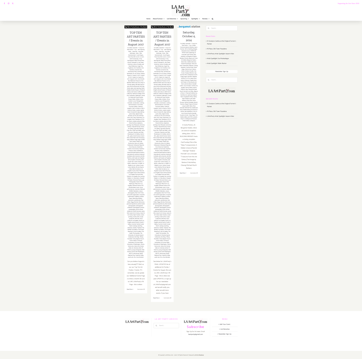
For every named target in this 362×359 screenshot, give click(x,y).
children (138, 99)
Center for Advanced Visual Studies (136, 96)
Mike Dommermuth (135, 54)
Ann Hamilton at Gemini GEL (136, 69)
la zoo (133, 165)
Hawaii (134, 141)
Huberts (129, 149)
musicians (137, 189)
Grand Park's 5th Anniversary (137, 138)
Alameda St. (135, 62)
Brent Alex (184, 62)
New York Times (139, 193)
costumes (134, 51)
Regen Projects (189, 104)
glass (131, 136)
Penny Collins (193, 97)
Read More (129, 289)
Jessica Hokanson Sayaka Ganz (189, 80)
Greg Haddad (130, 140)
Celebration (138, 96)
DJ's (135, 116)
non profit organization (133, 195)
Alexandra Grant (185, 51)
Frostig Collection (189, 73)
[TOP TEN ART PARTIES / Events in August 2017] (135, 27)
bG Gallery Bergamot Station (188, 60)
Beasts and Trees (193, 58)
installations (140, 151)
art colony (137, 74)
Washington (141, 252)
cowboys (140, 107)
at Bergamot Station (191, 56)
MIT (143, 186)
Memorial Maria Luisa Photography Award (136, 181)
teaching (140, 226)
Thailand (139, 228)
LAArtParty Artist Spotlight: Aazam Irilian (220, 53)
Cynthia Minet (189, 67)
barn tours (138, 83)
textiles (135, 228)
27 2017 (142, 57)
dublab (135, 121)
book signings (137, 88)
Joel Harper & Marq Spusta (187, 82)
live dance (137, 169)
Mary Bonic (137, 178)
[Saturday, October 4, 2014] (188, 27)
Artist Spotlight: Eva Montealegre (218, 58)
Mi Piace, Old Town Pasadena (217, 48)
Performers (141, 202)
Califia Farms (141, 92)
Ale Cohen (141, 62)
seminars (137, 219)
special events (135, 222)
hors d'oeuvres (132, 147)
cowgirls (129, 108)
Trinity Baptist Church (138, 239)
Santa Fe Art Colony (135, 213)
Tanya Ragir (192, 115)
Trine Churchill (131, 57)
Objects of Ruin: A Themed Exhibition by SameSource (189, 93)
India (134, 151)
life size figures (140, 167)
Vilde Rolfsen (186, 121)
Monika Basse (132, 187)
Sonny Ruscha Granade (190, 113)
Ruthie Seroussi (137, 211)
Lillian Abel (132, 169)
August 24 (135, 77)
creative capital (140, 110)
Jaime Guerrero (136, 156)
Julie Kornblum (188, 84)
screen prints (136, 217)
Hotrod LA (183, 78)
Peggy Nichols (134, 202)
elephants (139, 123)
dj (133, 116)
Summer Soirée (136, 224)
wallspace (192, 121)
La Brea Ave (134, 163)
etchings (129, 125)
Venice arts (131, 246)
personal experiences (132, 204)
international (130, 154)
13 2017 (138, 57)
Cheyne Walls (131, 99)
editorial (139, 121)
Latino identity (131, 167)
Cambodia (132, 96)
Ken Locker (134, 162)
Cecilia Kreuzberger (186, 64)
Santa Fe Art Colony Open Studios (136, 214)
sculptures (131, 219)
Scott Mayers (139, 55)
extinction (142, 125)
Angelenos (130, 68)
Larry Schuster (187, 86)
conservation (136, 103)
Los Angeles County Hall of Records (136, 170)
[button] (212, 19)
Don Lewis (133, 118)
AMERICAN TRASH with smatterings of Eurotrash (189, 53)
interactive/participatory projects (135, 152)
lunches (142, 176)
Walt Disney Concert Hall (135, 251)
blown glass (130, 88)
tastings (135, 226)
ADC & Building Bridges (191, 49)
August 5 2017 (133, 79)
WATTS (131, 254)
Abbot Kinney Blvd (139, 61)
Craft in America (136, 108)
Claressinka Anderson (188, 66)
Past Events (130, 50)
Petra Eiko (189, 100)
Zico (135, 257)
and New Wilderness (136, 65)
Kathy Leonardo (133, 48)
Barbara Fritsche (184, 58)
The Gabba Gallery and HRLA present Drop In (188, 117)
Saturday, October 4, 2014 (188, 36)
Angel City (140, 66)
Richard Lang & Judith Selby (189, 105)
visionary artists (138, 248)
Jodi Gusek (135, 158)
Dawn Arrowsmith (132, 112)
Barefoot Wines (131, 83)
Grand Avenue (136, 136)
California (129, 94)
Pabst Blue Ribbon (137, 198)
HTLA (188, 78)
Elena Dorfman (133, 123)
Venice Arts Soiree (139, 246)
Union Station (133, 241)
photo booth (141, 204)
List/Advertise (225, 329)
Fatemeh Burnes (136, 127)
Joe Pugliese (141, 158)
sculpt (141, 217)
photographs (136, 208)
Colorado (130, 103)
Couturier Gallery (133, 107)
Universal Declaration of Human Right (135, 242)
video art (131, 248)
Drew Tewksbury (136, 119)
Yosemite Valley (139, 255)
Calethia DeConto (191, 62)
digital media (139, 114)
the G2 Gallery (137, 231)
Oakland (137, 197)
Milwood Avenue (136, 186)
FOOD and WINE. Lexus (138, 130)
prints (137, 209)
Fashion (129, 127)
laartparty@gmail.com (195, 334)
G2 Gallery (137, 134)
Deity (133, 114)
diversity (130, 116)
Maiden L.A (130, 178)
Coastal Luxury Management (135, 101)
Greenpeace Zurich (192, 75)
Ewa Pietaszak (135, 125)
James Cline (193, 78)
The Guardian (136, 233)
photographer (132, 206)
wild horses (136, 254)
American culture (132, 64)
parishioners (137, 200)
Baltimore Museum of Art (136, 81)
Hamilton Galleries (192, 77)
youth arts (130, 257)
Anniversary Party (132, 72)
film (131, 130)
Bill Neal (138, 85)
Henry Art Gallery (138, 143)
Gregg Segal (137, 140)
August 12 (129, 75)
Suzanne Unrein (184, 115)
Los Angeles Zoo (135, 176)
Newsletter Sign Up (221, 71)
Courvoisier (140, 105)
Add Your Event (225, 324)
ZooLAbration (140, 257)
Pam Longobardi (185, 97)
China (141, 99)
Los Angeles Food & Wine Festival (135, 173)
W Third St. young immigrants (135, 249)
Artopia (142, 74)
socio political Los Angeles (135, 219)
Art (133, 74)
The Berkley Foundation (136, 229)
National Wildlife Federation (137, 190)
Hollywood (130, 145)
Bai (129, 81)
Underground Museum (191, 119)
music (137, 187)
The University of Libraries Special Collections (135, 235)
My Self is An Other (188, 91)
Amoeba (139, 64)
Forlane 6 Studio (189, 71)
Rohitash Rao (188, 108)
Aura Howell (141, 79)
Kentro (139, 162)
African (129, 62)
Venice (142, 244)
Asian (137, 53)
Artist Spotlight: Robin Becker (217, 63)
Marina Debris (189, 88)
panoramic (131, 200)
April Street (190, 55)
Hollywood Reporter (139, 145)
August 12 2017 (136, 75)
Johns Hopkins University (134, 160)
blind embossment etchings (137, 86)
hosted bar (139, 147)
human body (135, 149)
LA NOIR (140, 163)
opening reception (192, 95)
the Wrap (137, 237)
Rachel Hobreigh (189, 102)
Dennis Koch (188, 69)
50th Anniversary (134, 59)
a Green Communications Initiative (188, 46)
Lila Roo (193, 86)
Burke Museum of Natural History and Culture (136, 91)
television (130, 228)
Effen (143, 121)
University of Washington (133, 244)
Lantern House (139, 165)
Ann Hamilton (137, 68)
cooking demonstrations (136, 104)
